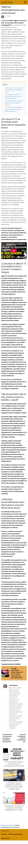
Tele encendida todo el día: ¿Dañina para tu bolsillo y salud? (14, 103)
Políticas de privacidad (15, 834)
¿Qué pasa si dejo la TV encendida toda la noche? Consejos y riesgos (13, 96)
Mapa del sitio (5, 838)
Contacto (4, 834)
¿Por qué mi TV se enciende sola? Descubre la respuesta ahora (14, 90)
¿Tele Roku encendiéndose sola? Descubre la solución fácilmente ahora (14, 109)
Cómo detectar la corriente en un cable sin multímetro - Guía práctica (7, 738)
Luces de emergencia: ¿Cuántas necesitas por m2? (21, 738)
